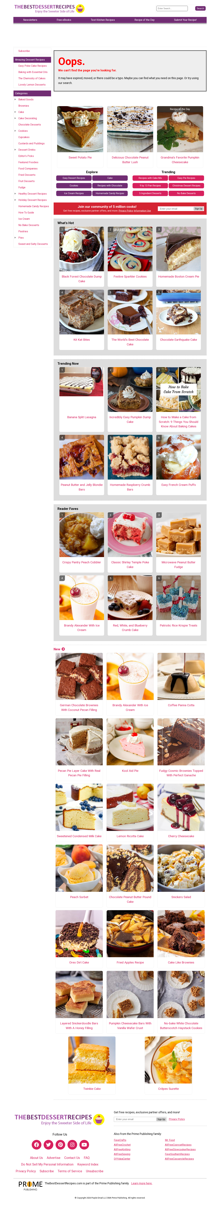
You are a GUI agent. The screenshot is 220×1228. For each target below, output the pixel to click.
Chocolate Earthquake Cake (178, 340)
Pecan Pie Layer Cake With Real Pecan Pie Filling (79, 773)
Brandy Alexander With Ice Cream (82, 628)
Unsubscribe (94, 1171)
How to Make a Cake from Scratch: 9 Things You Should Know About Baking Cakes (178, 421)
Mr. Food (170, 1140)
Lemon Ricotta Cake (130, 836)
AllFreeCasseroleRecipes (179, 1158)
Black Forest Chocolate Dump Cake (82, 279)
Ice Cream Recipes (74, 193)
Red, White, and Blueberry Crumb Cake (130, 628)
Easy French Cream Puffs (178, 485)
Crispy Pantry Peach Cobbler (81, 562)
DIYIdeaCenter (122, 1158)
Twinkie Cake (92, 1089)
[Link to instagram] (72, 1145)
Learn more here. (141, 1183)
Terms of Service (70, 1171)
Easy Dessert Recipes (74, 178)
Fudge (21, 187)
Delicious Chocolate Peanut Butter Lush (130, 160)
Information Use (142, 210)
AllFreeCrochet (122, 1144)
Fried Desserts (26, 174)
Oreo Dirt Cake (79, 962)
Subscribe (24, 51)
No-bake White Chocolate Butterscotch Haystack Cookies (181, 1025)
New (57, 649)
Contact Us (72, 1158)
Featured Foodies (28, 162)
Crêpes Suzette (168, 1089)
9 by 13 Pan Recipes (150, 185)
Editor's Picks (26, 156)
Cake (21, 112)
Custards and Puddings (31, 143)
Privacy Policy (126, 210)
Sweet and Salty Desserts (33, 244)
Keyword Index (87, 1164)
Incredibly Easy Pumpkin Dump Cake (130, 419)
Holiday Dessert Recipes (32, 200)
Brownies (23, 105)
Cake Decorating (27, 118)
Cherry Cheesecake (181, 836)
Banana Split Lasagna (81, 417)
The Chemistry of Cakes (31, 78)
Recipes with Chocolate (110, 185)
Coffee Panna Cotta (181, 705)
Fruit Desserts (26, 181)
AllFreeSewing (122, 1154)
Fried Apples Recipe (130, 962)
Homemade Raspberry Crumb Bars (130, 487)
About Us (36, 1158)
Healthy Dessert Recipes (32, 193)
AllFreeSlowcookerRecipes (180, 1149)
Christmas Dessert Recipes (186, 185)
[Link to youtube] (84, 1145)
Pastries (23, 231)
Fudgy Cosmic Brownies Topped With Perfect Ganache (181, 773)
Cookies (23, 130)
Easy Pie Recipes (186, 178)
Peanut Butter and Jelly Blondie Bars (82, 487)
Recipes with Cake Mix (150, 178)
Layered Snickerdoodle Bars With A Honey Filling (79, 1025)
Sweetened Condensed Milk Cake (79, 836)
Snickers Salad (181, 897)
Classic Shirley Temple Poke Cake (130, 564)
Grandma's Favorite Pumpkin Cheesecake (180, 160)
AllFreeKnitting (122, 1149)
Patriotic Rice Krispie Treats (178, 625)
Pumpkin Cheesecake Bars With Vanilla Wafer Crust (130, 1025)
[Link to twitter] (48, 1145)
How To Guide (26, 212)
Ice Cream (24, 218)
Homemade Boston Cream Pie (178, 276)
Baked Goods (25, 99)
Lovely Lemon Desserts (32, 84)
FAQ (87, 1158)
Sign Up (198, 208)
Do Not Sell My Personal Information (47, 1164)
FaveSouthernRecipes (177, 1154)
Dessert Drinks (26, 149)
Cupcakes (23, 137)
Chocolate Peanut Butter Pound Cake (130, 899)
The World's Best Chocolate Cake (130, 342)
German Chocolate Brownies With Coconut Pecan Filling (79, 707)
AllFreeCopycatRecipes (178, 1144)
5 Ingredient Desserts (150, 193)
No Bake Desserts (28, 225)
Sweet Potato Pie (80, 157)
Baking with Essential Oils (33, 72)
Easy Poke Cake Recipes (32, 65)
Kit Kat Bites (81, 340)
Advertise (53, 1158)
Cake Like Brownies (181, 962)
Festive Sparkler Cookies (130, 276)
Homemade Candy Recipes (33, 206)
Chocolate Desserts (29, 124)
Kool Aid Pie (130, 771)
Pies (21, 237)
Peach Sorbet (79, 897)
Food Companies (28, 168)
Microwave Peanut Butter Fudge (179, 564)
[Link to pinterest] (60, 1145)
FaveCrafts (120, 1140)
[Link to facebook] (36, 1145)
